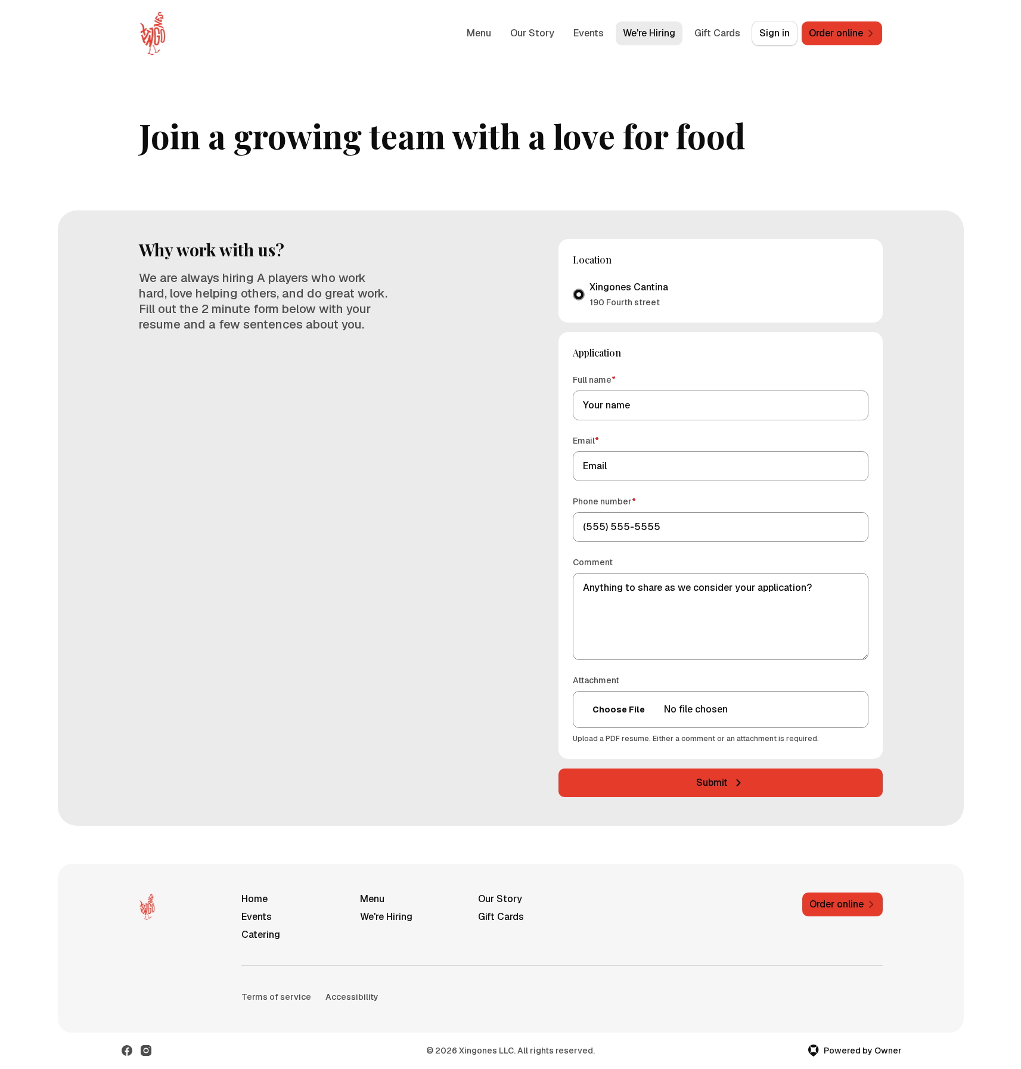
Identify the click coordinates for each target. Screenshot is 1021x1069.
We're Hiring (649, 33)
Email (603, 440)
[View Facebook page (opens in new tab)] (127, 1050)
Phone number (621, 501)
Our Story (532, 33)
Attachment (596, 680)
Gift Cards (717, 33)
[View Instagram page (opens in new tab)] (146, 1050)
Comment (593, 562)
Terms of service (276, 996)
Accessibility (351, 996)
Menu (479, 33)
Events (588, 33)
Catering (260, 934)
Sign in (774, 33)
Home (254, 899)
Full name (611, 379)
